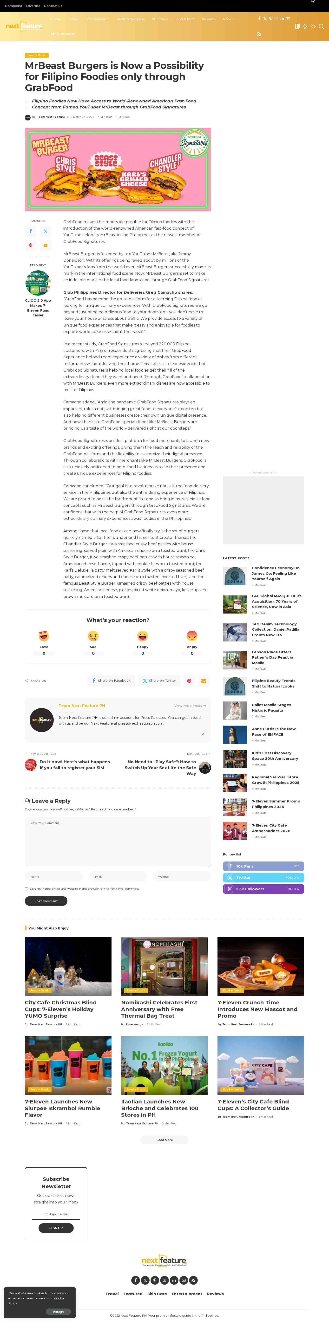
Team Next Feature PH (53, 117)
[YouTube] (288, 19)
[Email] (45, 245)
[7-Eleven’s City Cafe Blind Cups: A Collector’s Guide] (260, 1065)
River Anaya (134, 1024)
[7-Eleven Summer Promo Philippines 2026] (235, 807)
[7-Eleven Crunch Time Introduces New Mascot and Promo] (260, 966)
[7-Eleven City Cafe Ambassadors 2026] (235, 831)
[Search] (321, 26)
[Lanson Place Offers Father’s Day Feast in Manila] (235, 660)
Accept (58, 1312)
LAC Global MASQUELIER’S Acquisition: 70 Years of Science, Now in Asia (277, 601)
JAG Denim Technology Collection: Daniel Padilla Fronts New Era (275, 629)
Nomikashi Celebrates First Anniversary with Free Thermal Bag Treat (159, 1009)
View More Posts (188, 706)
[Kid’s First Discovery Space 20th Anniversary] (235, 759)
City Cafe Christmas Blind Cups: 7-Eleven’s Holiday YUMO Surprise (61, 1009)
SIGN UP (56, 1228)
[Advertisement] (263, 510)
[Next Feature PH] (24, 26)
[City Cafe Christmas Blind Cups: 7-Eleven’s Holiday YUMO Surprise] (68, 966)
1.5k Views (122, 117)
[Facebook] (259, 19)
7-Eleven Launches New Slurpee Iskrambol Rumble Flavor (62, 1108)
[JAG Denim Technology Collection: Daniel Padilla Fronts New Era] (235, 632)
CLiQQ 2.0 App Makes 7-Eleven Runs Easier (38, 308)
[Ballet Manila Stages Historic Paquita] (235, 710)
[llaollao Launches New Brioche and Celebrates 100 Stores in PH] (164, 1065)
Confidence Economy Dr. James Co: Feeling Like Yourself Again (276, 573)
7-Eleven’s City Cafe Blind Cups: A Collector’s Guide (253, 1105)
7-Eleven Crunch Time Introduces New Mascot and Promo (257, 1009)
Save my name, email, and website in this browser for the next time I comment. (85, 888)
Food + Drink (37, 55)
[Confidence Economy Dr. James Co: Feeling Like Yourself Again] (235, 576)
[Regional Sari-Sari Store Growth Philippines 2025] (235, 783)
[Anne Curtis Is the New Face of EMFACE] (235, 735)
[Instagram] (277, 19)
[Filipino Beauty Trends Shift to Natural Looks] (235, 686)
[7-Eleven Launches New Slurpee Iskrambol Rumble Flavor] (68, 1065)
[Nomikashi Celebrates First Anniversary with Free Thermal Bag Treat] (164, 966)
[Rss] (259, 34)
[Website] (203, 735)
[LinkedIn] (282, 19)
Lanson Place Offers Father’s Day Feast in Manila (272, 657)
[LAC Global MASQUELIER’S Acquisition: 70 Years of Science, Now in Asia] (235, 604)
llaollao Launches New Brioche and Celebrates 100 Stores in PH (159, 1108)
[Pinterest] (271, 19)
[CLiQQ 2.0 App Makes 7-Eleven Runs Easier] (38, 283)
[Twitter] (265, 19)
